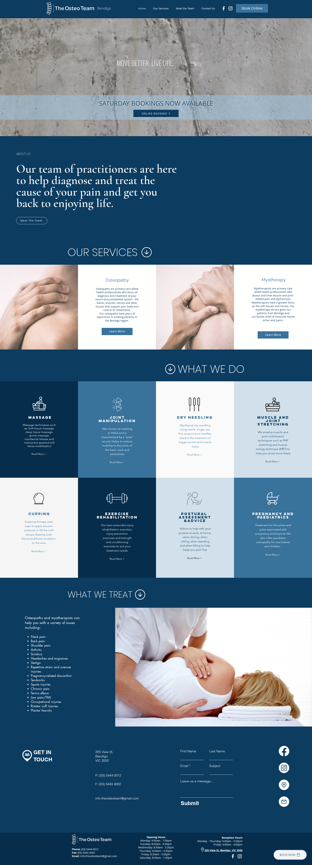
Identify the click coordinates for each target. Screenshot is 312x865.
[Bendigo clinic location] (284, 785)
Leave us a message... (196, 781)
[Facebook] (223, 8)
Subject (214, 766)
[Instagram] (230, 8)
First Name (188, 751)
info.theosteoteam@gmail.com (117, 798)
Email (184, 766)
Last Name (217, 751)
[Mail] (284, 801)
